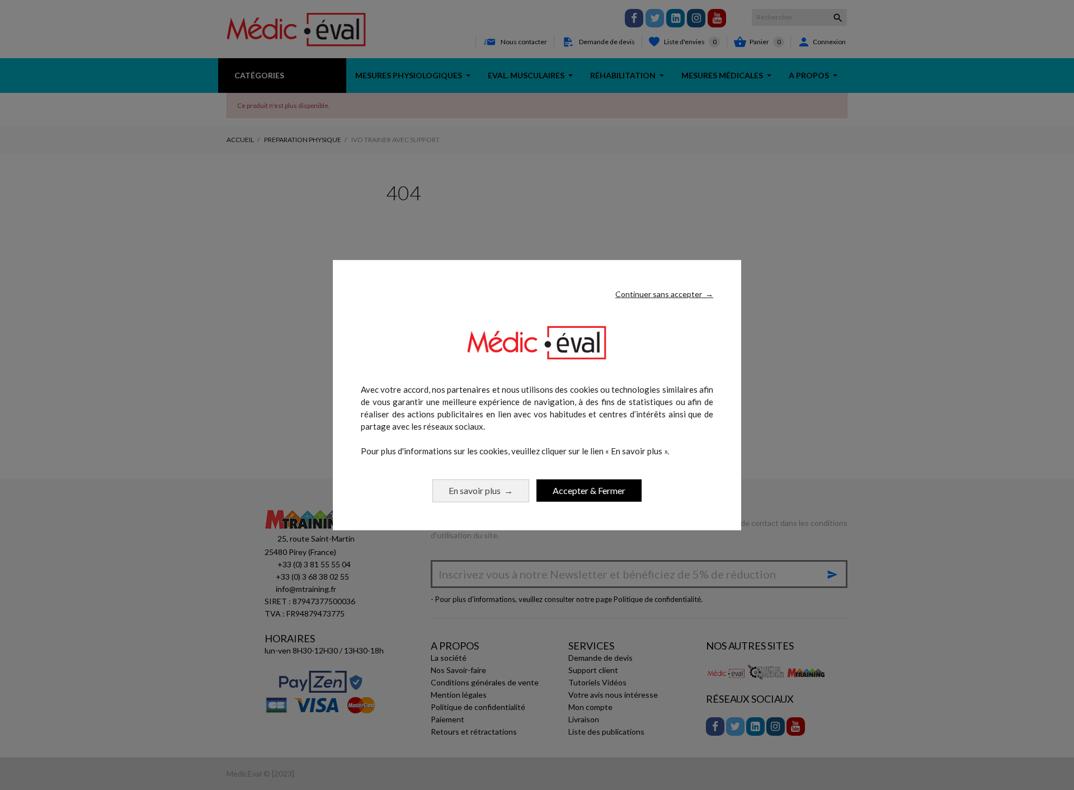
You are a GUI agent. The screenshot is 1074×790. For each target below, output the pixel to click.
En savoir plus (481, 490)
